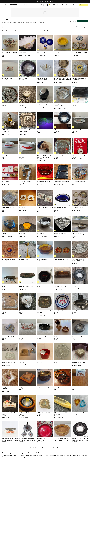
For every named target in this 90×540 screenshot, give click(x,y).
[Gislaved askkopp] (27, 68)
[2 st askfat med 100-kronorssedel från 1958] (45, 198)
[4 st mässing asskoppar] (80, 198)
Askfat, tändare (5, 181)
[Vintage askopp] (27, 94)
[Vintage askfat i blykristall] (62, 224)
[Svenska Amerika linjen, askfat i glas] (10, 198)
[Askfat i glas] (62, 377)
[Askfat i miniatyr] (80, 301)
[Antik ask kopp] (10, 224)
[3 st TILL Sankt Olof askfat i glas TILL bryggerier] (80, 68)
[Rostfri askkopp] (45, 224)
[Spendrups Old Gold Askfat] (45, 327)
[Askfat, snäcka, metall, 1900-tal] (45, 403)
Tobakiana (6, 27)
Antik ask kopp (5, 233)
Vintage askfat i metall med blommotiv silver (25, 130)
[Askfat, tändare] (10, 172)
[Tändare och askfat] (62, 327)
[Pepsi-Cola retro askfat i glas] (10, 249)
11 (53, 447)
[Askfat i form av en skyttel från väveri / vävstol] (62, 403)
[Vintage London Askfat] (27, 146)
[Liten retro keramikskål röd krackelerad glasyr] (45, 429)
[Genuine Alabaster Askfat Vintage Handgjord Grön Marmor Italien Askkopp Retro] (27, 275)
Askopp (56, 129)
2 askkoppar (22, 207)
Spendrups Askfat (23, 336)
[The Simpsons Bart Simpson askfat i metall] (27, 403)
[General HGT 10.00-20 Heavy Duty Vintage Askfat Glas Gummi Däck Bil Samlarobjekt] (80, 429)
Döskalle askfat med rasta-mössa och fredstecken (9, 130)
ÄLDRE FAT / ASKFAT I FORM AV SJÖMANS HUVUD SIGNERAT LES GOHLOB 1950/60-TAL (44, 156)
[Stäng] (89, 1)
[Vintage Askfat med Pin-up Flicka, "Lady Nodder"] (10, 403)
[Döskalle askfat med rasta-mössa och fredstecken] (10, 120)
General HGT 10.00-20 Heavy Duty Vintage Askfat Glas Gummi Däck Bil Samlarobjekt (80, 439)
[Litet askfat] (62, 351)
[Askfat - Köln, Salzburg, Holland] (80, 43)
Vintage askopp (23, 104)
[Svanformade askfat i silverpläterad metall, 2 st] (80, 224)
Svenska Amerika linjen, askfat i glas (9, 208)
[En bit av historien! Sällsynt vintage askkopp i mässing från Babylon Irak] (62, 68)
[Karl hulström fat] (10, 94)
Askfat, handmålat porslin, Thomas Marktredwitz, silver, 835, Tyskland (10, 439)
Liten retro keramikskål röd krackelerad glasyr (43, 439)
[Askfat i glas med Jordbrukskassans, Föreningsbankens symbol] (62, 94)
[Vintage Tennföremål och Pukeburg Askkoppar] (27, 172)
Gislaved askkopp (23, 78)
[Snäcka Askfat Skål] (27, 43)
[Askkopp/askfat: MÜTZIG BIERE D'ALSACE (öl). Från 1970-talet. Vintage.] (45, 172)
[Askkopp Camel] (80, 377)
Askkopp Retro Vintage (42, 104)
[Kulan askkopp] (27, 224)
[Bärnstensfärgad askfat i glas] (45, 249)
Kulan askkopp (22, 233)
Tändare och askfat (58, 336)
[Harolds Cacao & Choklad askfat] (62, 146)
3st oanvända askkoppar (7, 310)
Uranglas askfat (40, 129)
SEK (54, 4)
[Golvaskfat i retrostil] (27, 249)
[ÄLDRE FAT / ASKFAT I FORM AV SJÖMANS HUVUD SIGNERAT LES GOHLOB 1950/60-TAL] (45, 146)
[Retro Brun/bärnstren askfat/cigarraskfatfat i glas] (62, 275)
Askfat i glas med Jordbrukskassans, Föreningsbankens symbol (60, 104)
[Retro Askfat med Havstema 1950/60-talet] (80, 172)
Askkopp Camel (75, 387)
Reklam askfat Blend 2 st (42, 52)
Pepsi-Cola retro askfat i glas (8, 259)
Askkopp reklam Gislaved (78, 285)
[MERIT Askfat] (62, 43)
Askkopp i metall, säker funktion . (79, 155)
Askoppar (21, 310)
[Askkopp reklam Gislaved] (80, 275)
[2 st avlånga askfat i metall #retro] (62, 172)
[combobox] (30, 5)
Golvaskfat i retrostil (24, 259)
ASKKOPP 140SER (76, 104)
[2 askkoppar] (27, 198)
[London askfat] (10, 146)
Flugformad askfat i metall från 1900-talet (9, 285)
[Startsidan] (13, 5)
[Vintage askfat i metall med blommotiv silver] (27, 120)
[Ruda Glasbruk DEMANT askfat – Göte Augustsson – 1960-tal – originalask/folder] (10, 351)
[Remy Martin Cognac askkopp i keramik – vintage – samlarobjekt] (62, 429)
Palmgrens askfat (23, 387)
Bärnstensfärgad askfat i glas (43, 259)
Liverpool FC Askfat (58, 310)
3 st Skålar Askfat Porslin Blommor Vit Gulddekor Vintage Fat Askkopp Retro (27, 439)
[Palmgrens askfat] (27, 377)
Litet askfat (57, 361)
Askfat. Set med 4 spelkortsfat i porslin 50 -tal (9, 53)
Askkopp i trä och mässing (43, 387)
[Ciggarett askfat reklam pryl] (80, 327)
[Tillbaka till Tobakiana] (2, 27)
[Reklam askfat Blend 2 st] (45, 43)
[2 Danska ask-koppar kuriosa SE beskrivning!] (45, 301)
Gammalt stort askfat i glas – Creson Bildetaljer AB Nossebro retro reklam (79, 260)
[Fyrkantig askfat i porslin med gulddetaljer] (10, 377)
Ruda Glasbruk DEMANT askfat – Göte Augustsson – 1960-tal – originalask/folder (9, 361)
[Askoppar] (27, 301)
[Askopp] (62, 120)
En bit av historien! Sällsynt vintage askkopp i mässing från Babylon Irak (62, 79)
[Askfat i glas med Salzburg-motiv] (80, 120)
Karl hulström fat (5, 104)
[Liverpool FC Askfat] (62, 301)
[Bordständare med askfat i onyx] (27, 351)
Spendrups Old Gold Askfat (43, 336)
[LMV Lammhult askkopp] (45, 351)
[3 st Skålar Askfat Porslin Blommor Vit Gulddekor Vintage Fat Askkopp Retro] (27, 429)
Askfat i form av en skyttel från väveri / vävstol (61, 413)
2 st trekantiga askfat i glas (78, 412)
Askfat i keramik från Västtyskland (9, 336)
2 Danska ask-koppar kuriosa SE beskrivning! (44, 311)
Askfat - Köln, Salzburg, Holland (79, 52)
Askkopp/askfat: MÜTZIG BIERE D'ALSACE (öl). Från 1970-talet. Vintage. (44, 182)
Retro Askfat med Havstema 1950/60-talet (78, 182)
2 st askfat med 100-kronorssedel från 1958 (45, 208)
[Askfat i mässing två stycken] (62, 249)
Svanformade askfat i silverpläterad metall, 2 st (78, 234)
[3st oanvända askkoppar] (10, 301)
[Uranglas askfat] (45, 120)
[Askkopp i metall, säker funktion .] (80, 146)
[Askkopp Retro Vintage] (45, 94)
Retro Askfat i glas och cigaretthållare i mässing (42, 79)
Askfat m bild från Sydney (8, 78)
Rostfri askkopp (40, 233)
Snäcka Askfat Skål (23, 52)
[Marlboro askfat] (45, 275)
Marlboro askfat (40, 285)
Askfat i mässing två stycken (61, 259)
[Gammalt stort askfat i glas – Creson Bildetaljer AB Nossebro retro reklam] (80, 249)
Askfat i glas (57, 387)
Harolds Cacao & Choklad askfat (61, 155)
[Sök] (41, 5)
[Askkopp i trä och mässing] (45, 377)
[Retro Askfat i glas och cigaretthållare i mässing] (45, 68)
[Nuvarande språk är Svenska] (50, 5)
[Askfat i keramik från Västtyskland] (10, 327)
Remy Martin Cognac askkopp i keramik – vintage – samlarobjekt (61, 439)
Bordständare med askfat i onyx (26, 361)
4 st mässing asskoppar (77, 207)
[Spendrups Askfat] (27, 327)
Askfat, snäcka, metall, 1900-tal (44, 412)
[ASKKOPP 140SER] (80, 94)
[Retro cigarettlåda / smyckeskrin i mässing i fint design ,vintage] (80, 351)
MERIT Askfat (57, 52)
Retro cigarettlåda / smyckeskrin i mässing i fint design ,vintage (80, 361)
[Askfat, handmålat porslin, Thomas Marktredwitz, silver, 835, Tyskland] (10, 429)
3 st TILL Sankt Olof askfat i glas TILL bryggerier (79, 79)
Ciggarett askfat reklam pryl (78, 336)
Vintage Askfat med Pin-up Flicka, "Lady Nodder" (9, 413)
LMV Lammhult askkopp (42, 361)
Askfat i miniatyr (75, 310)
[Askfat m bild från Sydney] (10, 68)
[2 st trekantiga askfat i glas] (80, 403)
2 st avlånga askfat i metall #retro (62, 181)
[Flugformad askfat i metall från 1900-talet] (10, 275)
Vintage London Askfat (24, 155)
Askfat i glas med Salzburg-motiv (79, 129)
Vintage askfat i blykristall (60, 233)
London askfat (5, 155)
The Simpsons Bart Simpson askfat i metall (27, 413)
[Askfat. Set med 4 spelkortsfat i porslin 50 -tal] (10, 43)
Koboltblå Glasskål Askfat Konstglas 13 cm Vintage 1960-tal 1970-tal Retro (62, 208)
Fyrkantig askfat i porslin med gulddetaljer (8, 387)
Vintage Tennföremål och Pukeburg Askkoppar (25, 182)
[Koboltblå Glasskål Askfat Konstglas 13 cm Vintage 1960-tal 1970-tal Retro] (62, 198)
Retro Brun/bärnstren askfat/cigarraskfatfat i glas (60, 285)
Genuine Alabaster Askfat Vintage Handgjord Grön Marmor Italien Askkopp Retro (27, 285)
